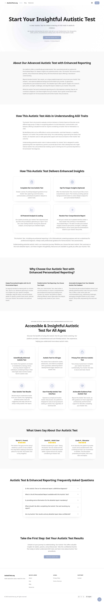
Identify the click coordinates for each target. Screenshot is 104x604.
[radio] (79, 597)
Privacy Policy (56, 578)
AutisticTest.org (9, 575)
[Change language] (92, 3)
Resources (31, 3)
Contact (79, 578)
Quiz (97, 3)
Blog (25, 3)
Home (20, 3)
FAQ (30, 581)
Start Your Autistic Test (51, 37)
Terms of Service (57, 581)
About (30, 578)
